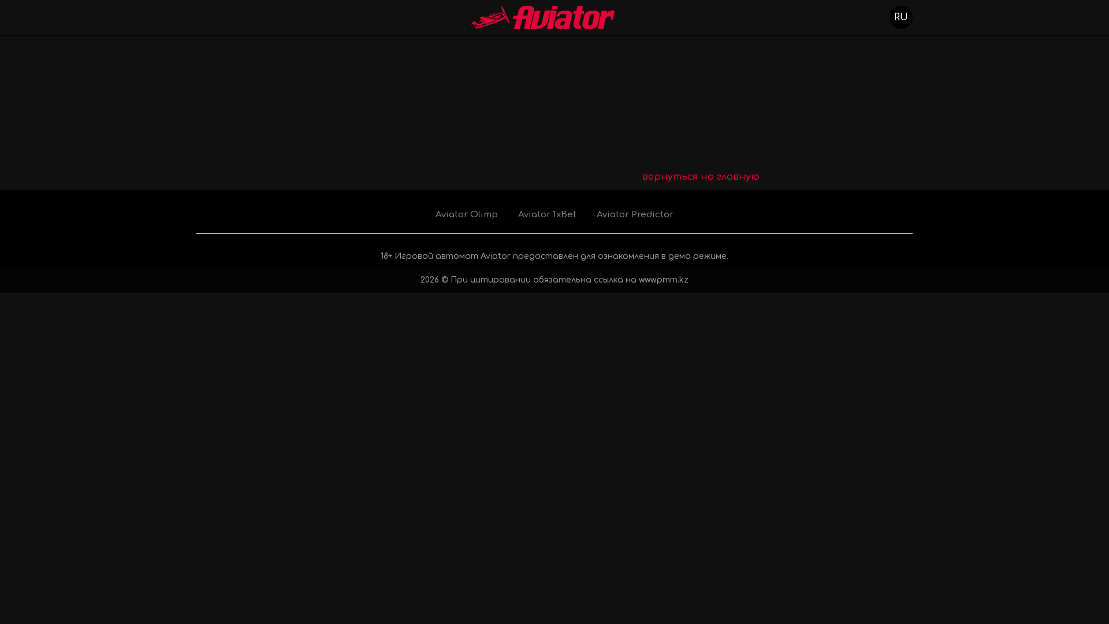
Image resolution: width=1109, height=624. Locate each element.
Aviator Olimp (467, 215)
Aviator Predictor (635, 215)
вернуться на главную (701, 177)
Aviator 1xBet (547, 215)
